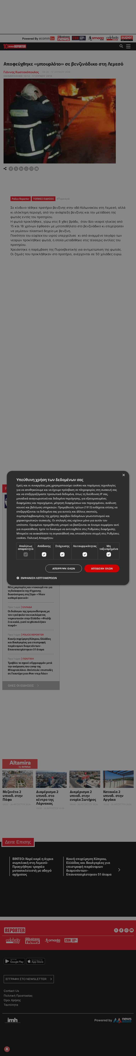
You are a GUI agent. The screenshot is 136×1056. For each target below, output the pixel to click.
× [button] (123, 475)
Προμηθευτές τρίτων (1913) (75, 507)
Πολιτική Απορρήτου (40, 537)
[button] (36, 578)
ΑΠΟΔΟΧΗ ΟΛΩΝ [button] (102, 568)
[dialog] (68, 528)
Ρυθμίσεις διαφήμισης (101, 529)
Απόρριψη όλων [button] (63, 568)
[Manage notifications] (7, 1049)
